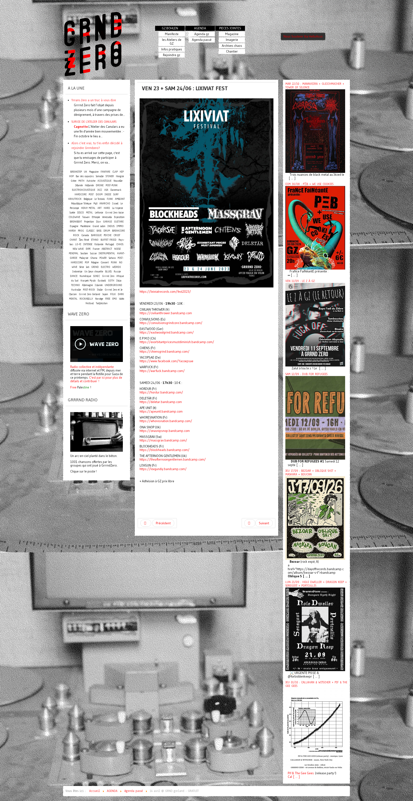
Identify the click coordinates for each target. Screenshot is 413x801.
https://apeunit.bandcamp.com (161, 411)
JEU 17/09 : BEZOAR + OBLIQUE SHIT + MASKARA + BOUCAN (310, 473)
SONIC (96, 276)
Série (81, 267)
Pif (289, 773)
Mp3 (95, 203)
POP (87, 262)
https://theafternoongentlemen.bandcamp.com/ (173, 459)
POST (91, 194)
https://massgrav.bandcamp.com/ (163, 440)
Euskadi (102, 280)
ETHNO (94, 240)
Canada (85, 235)
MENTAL (73, 299)
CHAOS (119, 244)
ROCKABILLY (86, 299)
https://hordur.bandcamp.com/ (161, 392)
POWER (103, 258)
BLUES (108, 271)
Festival (90, 303)
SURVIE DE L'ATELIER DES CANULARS (93, 122)
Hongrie (120, 176)
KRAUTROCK (75, 199)
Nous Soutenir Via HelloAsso (303, 36)
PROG (81, 231)
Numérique (85, 276)
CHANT (73, 240)
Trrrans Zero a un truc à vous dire (93, 100)
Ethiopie (96, 217)
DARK (121, 294)
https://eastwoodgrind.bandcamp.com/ (167, 332)
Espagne (74, 226)
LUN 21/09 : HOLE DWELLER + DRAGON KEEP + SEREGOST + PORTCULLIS (316, 584)
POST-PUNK (112, 185)
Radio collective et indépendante (92, 367)
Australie (76, 290)
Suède (72, 212)
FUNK (110, 199)
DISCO (80, 212)
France (96, 249)
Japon (105, 294)
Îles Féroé (84, 240)
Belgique (88, 199)
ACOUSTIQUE (104, 181)
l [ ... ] (295, 777)
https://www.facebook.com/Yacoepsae (166, 361)
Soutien (84, 253)
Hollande (89, 185)
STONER (110, 176)
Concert (105, 262)
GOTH (111, 280)
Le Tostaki (99, 199)
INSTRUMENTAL (107, 253)
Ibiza (118, 280)
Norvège (99, 299)
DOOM (99, 194)
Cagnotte (81, 126)
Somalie (99, 176)
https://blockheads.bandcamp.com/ (165, 450)
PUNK (114, 262)
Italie (100, 290)
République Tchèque (81, 203)
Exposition (119, 217)
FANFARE (105, 172)
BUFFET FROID (108, 240)
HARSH (72, 231)
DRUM (106, 231)
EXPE (88, 249)
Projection (89, 221)
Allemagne (87, 285)
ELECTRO (105, 267)
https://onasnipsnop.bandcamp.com (165, 431)
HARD (107, 208)
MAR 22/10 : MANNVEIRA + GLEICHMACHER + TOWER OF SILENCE (314, 86)
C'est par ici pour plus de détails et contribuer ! (96, 379)
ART (100, 208)
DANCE (73, 276)
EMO (114, 299)
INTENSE (87, 244)
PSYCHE (107, 235)
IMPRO (120, 226)
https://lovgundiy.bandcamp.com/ (163, 469)
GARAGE (107, 221)
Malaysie (83, 258)
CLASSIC (90, 231)
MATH (81, 181)
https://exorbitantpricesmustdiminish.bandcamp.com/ (177, 342)
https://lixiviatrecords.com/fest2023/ (165, 292)
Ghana (93, 258)
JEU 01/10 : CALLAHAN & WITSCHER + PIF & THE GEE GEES (316, 684)
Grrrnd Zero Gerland (89, 294)
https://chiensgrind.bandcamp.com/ (165, 352)
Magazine (93, 172)
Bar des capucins (85, 176)
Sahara (113, 258)
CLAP (115, 172)
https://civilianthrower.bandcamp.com (166, 313)
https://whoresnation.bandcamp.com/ (166, 421)
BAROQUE (96, 235)
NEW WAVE (78, 249)
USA (106, 190)
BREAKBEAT (76, 221)
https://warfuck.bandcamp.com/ (162, 371)
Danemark (115, 190)
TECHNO (75, 285)
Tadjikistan (102, 303)
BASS (99, 231)
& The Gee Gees (302, 773)
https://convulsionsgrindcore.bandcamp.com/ (171, 323)
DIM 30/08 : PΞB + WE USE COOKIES (309, 184)
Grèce (73, 181)
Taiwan (86, 217)
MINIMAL (73, 253)
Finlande (98, 244)
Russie (117, 271)
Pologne (94, 262)
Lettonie (99, 212)
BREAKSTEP (76, 172)
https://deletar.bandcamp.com (161, 402)
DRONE (99, 185)
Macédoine (85, 226)
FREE (107, 299)
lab (87, 267)
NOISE (117, 249)
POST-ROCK (89, 290)
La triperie (117, 208)
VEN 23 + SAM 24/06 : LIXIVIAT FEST (185, 88)
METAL (89, 212)
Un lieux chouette (93, 271)
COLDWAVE (74, 217)
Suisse (93, 253)
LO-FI (78, 244)
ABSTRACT (107, 249)
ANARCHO (104, 203)
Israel (115, 203)
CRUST (117, 235)
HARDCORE (81, 194)
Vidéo (121, 299)
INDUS (111, 226)
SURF (116, 194)
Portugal (109, 244)
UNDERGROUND (113, 285)
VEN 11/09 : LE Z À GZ (300, 281)
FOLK (113, 294)
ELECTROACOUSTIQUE (83, 190)
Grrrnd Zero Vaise (114, 212)
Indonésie (77, 271)
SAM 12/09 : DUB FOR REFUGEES (306, 374)
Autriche (91, 181)
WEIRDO (116, 267)
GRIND (95, 267)
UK (85, 172)
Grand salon (98, 226)
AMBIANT (120, 199)
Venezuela (107, 217)
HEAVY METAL (88, 208)
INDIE (108, 194)
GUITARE (119, 221)
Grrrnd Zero (108, 276)
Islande (99, 285)
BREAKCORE (118, 231)
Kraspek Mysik (88, 280)
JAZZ (99, 190)
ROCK (76, 235)
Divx (98, 221)
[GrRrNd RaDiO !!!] (96, 431)
